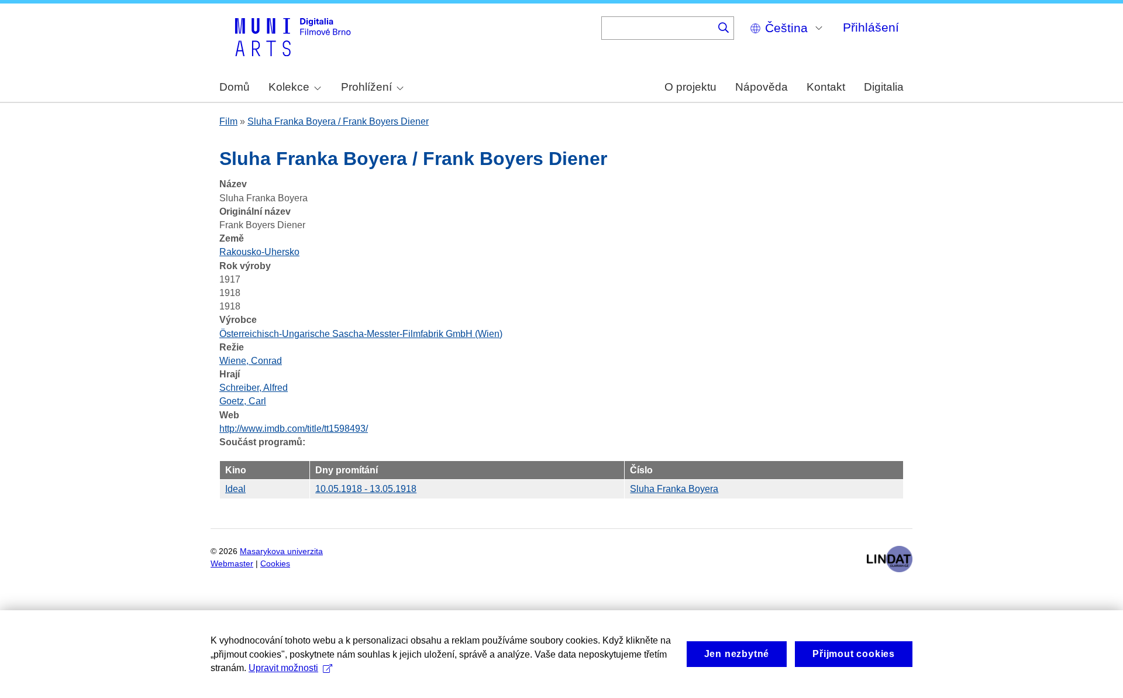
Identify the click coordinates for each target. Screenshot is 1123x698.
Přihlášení (871, 27)
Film (228, 121)
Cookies (275, 563)
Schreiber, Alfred (253, 388)
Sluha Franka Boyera (674, 489)
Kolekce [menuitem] (288, 86)
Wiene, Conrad (250, 361)
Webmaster (232, 563)
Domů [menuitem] (234, 86)
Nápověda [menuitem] (761, 86)
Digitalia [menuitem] (884, 86)
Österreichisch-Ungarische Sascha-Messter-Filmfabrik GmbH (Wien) (360, 334)
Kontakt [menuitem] (826, 86)
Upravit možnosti (283, 668)
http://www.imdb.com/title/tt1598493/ (293, 429)
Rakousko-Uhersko (259, 252)
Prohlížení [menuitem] (366, 86)
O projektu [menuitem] (690, 86)
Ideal (235, 489)
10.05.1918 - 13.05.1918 (365, 489)
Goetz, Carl (242, 401)
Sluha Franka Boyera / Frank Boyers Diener (338, 121)
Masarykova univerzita (281, 551)
